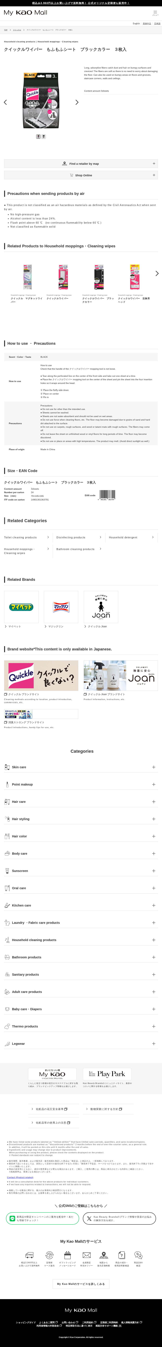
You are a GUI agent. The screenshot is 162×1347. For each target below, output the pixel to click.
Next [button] (77, 102)
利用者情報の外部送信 (48, 1325)
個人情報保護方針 (130, 1322)
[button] (81, 163)
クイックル (17, 30)
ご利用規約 (87, 1322)
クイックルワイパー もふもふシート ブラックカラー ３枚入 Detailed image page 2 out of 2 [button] (43, 136)
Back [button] (5, 102)
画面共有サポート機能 (107, 1325)
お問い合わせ (68, 1322)
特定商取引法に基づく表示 (79, 1325)
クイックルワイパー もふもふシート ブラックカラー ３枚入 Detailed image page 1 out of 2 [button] (38, 136)
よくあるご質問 (47, 1322)
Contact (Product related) (20, 1177)
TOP (5, 30)
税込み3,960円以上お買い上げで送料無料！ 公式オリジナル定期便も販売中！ (81, 3)
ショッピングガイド (26, 1322)
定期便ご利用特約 (109, 1322)
